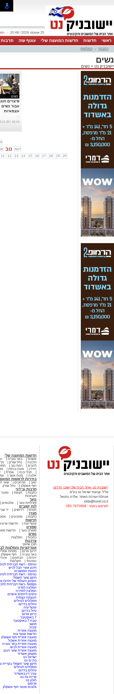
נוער (33, 499)
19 (58, 156)
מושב (33, 624)
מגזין (33, 513)
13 (16, 156)
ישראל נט (29, 657)
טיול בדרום (29, 611)
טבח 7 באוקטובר (24, 621)
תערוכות (31, 496)
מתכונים (16, 516)
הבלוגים (17, 558)
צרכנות (31, 541)
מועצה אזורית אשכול (22, 640)
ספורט (31, 527)
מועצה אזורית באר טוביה (19, 644)
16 (37, 156)
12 (9, 156)
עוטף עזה (27, 40)
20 (65, 156)
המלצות (86, 49)
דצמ (18, 149)
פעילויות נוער (28, 503)
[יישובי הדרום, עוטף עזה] (79, 35)
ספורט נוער (29, 530)
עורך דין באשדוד (25, 674)
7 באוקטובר (28, 617)
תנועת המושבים (25, 571)
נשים (85, 66)
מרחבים (19, 482)
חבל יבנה (25, 472)
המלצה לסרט (27, 587)
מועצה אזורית (27, 630)
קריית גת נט (28, 677)
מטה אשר (16, 475)
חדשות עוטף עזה (24, 634)
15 (30, 156)
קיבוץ (33, 627)
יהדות (32, 558)
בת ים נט (30, 660)
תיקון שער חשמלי (25, 577)
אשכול (32, 459)
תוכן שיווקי (29, 544)
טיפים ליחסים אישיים (22, 594)
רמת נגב (16, 465)
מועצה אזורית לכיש (23, 647)
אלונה (32, 475)
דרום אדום (29, 551)
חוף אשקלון (29, 486)
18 (51, 156)
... (18, 116)
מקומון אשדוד (27, 654)
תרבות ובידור (26, 489)
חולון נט (31, 680)
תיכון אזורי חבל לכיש (22, 568)
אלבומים (8, 503)
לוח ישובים (28, 506)
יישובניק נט (103, 66)
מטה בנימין (16, 469)
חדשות (90, 40)
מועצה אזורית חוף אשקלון (18, 637)
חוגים (33, 510)
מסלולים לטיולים (25, 601)
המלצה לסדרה (26, 591)
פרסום (32, 683)
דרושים (19, 510)
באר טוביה (15, 459)
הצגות (18, 492)
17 (44, 156)
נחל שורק (15, 462)
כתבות (103, 49)
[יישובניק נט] (76, 475)
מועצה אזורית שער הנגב (19, 650)
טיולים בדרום (27, 604)
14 (23, 156)
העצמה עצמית (26, 597)
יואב (34, 482)
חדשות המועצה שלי (59, 40)
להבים (32, 465)
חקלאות (15, 561)
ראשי (107, 40)
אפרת (10, 472)
